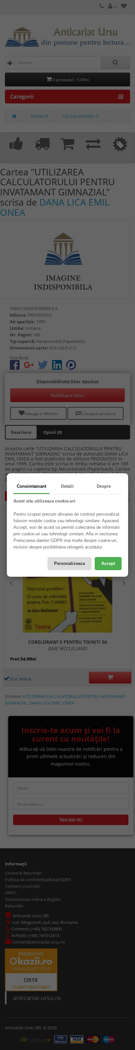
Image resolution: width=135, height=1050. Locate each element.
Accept (108, 563)
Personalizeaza (69, 563)
